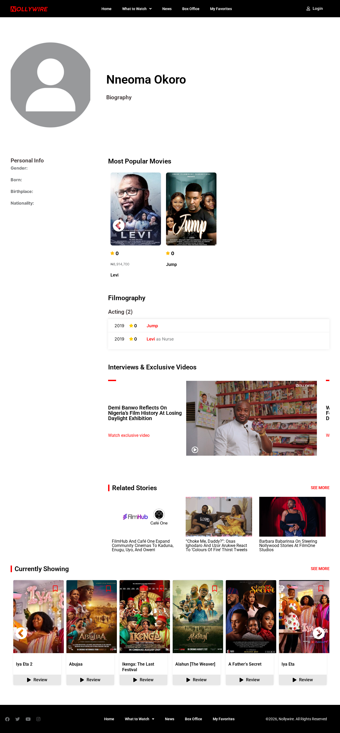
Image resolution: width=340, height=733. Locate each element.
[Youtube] (27, 718)
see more (320, 568)
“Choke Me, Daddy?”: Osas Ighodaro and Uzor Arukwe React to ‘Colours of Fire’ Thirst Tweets (216, 545)
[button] (318, 225)
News (167, 9)
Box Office (190, 9)
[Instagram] (38, 718)
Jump (171, 264)
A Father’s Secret (244, 664)
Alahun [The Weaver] (195, 664)
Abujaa (76, 664)
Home (106, 9)
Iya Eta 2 (24, 664)
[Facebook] (7, 718)
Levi (114, 275)
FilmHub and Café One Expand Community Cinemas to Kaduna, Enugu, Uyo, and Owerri (142, 545)
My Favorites (221, 9)
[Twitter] (17, 718)
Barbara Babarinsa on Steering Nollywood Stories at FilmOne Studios (288, 545)
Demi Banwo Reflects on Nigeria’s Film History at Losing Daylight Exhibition (145, 412)
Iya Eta (288, 664)
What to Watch (134, 9)
